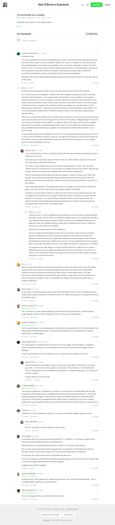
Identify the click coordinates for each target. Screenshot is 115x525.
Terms (62, 509)
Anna (24, 88)
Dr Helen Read (27, 385)
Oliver (24, 410)
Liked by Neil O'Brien (30, 308)
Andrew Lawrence (28, 53)
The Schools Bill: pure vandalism (31, 15)
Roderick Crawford (29, 322)
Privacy (55, 509)
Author (28, 424)
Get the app (68, 515)
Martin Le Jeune (28, 305)
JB (22, 264)
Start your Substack (51, 515)
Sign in (108, 5)
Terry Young (26, 289)
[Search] (82, 4)
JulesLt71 (28, 150)
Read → (19, 26)
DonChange (26, 436)
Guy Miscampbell (28, 473)
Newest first (92, 34)
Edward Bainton (28, 342)
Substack (46, 520)
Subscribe (96, 5)
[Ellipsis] (97, 53)
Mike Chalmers (27, 490)
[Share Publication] (87, 4)
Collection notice (72, 509)
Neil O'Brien (21, 18)
